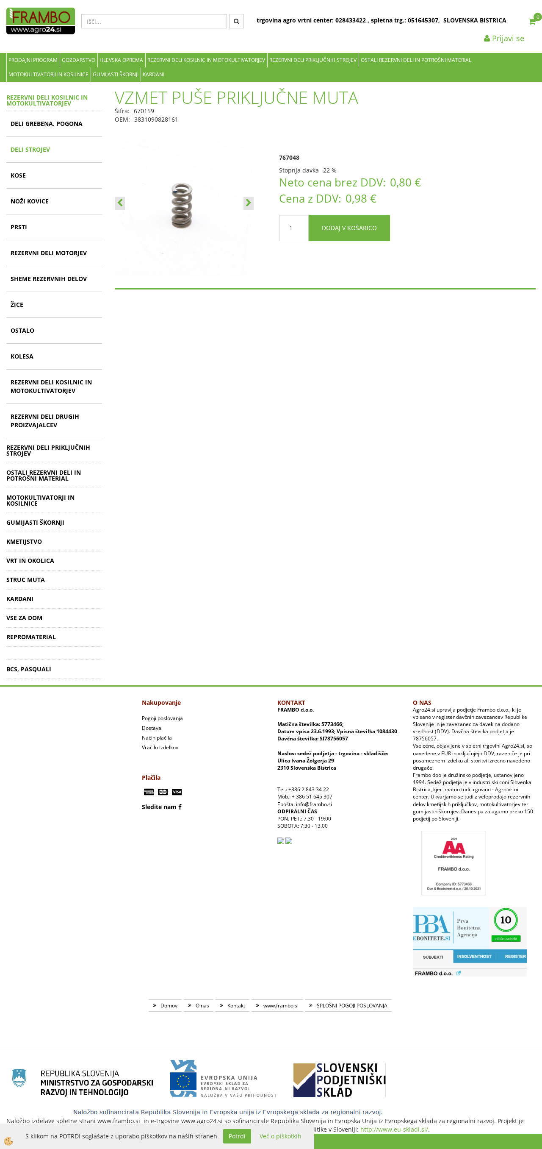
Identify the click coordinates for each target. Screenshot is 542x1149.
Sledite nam (159, 807)
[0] (532, 21)
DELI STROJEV (30, 149)
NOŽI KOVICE (30, 201)
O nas (202, 1005)
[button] (248, 203)
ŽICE (17, 304)
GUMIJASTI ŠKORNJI (115, 74)
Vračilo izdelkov (160, 747)
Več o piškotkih (280, 1136)
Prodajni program (33, 60)
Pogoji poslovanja (162, 718)
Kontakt (236, 1005)
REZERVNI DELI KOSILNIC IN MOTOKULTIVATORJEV (206, 60)
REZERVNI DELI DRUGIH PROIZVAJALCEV (45, 420)
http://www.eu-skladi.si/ (394, 1129)
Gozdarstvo (78, 60)
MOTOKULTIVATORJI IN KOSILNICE (48, 74)
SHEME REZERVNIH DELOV (49, 279)
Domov (168, 1005)
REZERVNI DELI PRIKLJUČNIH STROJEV (313, 60)
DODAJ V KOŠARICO (349, 228)
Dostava (151, 728)
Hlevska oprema (121, 60)
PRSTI (19, 227)
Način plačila (157, 737)
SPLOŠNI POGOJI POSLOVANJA (352, 1005)
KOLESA (22, 356)
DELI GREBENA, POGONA (47, 124)
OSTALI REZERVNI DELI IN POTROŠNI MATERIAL (416, 60)
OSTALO (22, 330)
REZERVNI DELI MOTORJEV (49, 253)
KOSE (18, 175)
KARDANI (153, 74)
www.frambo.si (281, 1005)
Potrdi (237, 1136)
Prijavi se (507, 38)
